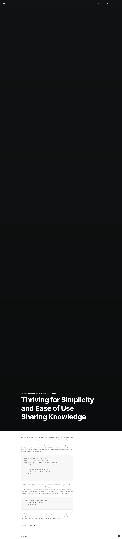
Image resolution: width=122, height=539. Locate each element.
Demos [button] (79, 3)
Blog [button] (98, 3)
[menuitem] (79, 3)
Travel (35, 525)
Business (46, 393)
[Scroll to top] (119, 536)
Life (22, 525)
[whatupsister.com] (5, 3)
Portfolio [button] (92, 3)
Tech (31, 525)
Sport (26, 525)
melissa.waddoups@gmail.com (32, 393)
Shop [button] (102, 3)
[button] (112, 3)
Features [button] (86, 3)
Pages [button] (107, 3)
